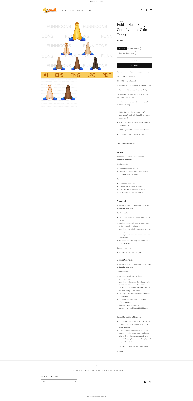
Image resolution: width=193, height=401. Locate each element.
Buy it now (134, 66)
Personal (122, 48)
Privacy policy (95, 370)
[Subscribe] (75, 381)
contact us (147, 346)
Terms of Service (107, 370)
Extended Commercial (126, 53)
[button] (142, 10)
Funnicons (93, 396)
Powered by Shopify (101, 396)
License (86, 370)
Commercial (134, 48)
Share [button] (121, 351)
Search (72, 370)
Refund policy (118, 370)
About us (79, 370)
